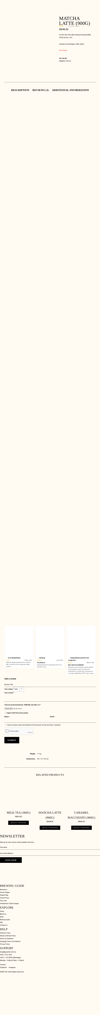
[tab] (20, 90)
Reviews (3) (41, 90)
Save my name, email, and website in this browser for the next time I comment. (34, 725)
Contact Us (86, 36)
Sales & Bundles (26, 33)
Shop (19, 23)
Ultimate (22, 30)
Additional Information (70, 90)
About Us (11, 36)
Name (7, 717)
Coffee (21, 26)
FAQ (78, 36)
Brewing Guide (67, 36)
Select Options (18, 823)
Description (20, 90)
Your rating (8, 689)
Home (3, 36)
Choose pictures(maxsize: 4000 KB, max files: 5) (22, 705)
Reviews (53, 36)
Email (52, 717)
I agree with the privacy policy (17, 713)
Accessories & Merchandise (33, 36)
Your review (9, 693)
